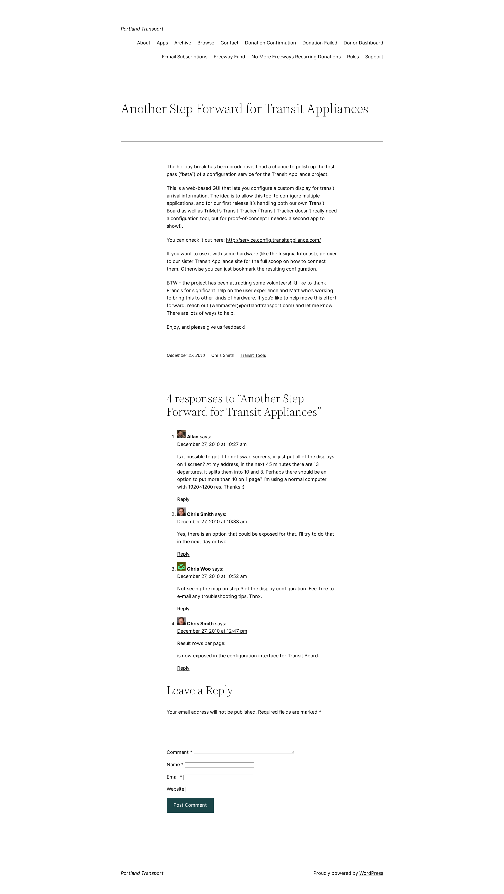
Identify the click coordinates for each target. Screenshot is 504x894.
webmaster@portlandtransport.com (252, 305)
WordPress (371, 873)
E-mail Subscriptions (184, 56)
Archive (182, 42)
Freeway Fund (229, 56)
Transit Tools (253, 355)
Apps (162, 42)
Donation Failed (319, 42)
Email (174, 777)
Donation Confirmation (270, 42)
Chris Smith (200, 514)
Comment (179, 752)
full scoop (271, 261)
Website (175, 789)
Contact (229, 42)
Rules (353, 56)
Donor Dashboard (363, 42)
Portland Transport (142, 29)
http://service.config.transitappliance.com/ (273, 240)
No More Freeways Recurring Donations (296, 56)
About (143, 42)
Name (175, 764)
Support (374, 56)
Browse (205, 42)
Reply (183, 499)
